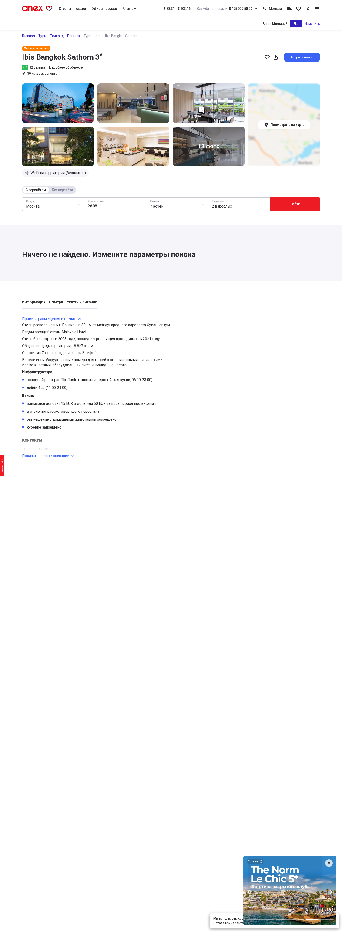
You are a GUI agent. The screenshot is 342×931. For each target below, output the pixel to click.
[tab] (33, 304)
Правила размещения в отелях (49, 319)
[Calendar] (115, 204)
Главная (28, 36)
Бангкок (73, 36)
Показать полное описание (45, 456)
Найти (295, 204)
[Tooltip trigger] (289, 8)
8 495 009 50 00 (224, 8)
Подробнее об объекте (65, 67)
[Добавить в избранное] (267, 57)
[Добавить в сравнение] (259, 57)
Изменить (312, 24)
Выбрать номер (302, 57)
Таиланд (57, 36)
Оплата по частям (36, 48)
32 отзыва (37, 67)
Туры (42, 36)
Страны (65, 8)
